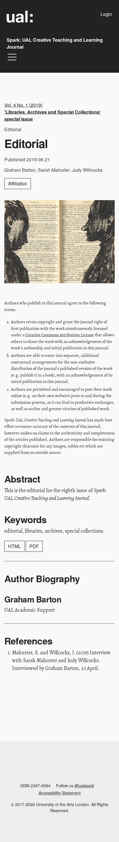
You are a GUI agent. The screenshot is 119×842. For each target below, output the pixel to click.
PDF (34, 546)
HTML (14, 546)
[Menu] (12, 58)
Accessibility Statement (60, 793)
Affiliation (17, 183)
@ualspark (84, 785)
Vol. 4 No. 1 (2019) (52, 112)
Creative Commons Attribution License (59, 335)
